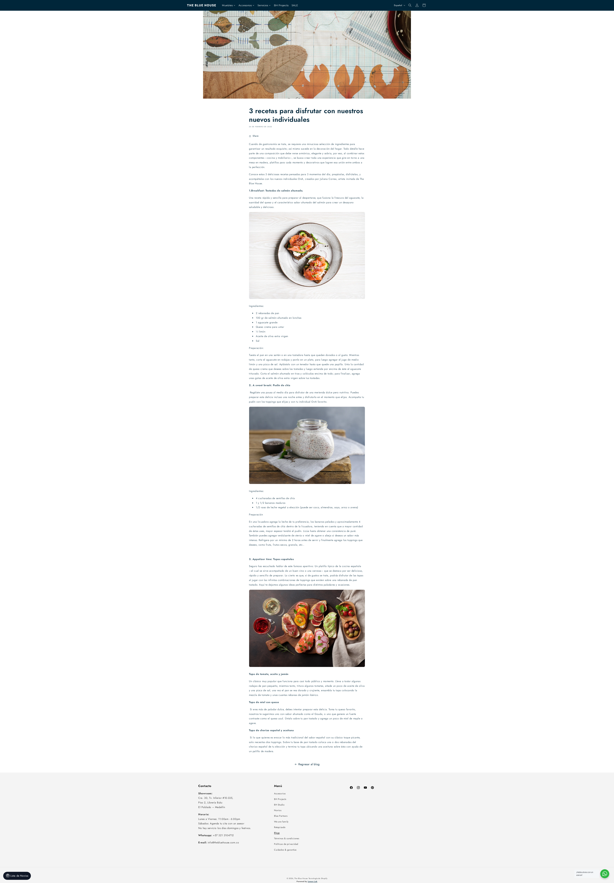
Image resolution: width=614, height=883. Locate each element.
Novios (278, 810)
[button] (409, 5)
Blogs (277, 832)
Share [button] (256, 135)
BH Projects (280, 799)
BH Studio (279, 804)
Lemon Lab (312, 881)
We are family (281, 821)
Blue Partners (281, 815)
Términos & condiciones (286, 838)
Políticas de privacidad (286, 844)
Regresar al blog (309, 764)
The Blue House (301, 878)
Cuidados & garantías (285, 849)
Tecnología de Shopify (318, 878)
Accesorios (280, 793)
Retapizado (280, 827)
